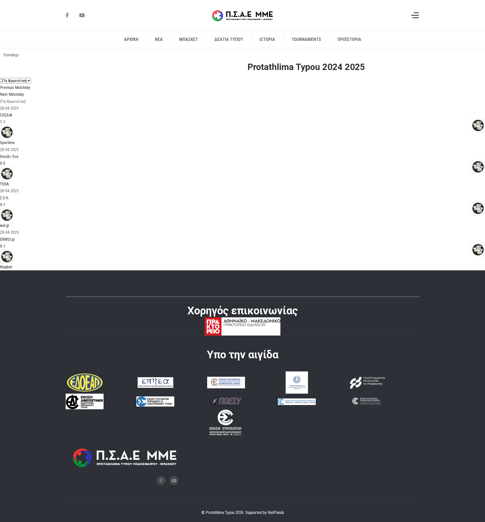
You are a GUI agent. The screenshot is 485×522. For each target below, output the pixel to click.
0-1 (2, 246)
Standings (11, 55)
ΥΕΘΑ (4, 184)
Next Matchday (12, 94)
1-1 (2, 122)
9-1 (2, 204)
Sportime (7, 142)
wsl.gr (4, 225)
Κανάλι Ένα (9, 156)
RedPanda (276, 512)
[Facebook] (67, 15)
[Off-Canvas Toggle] (415, 15)
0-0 (2, 163)
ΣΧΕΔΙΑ (6, 115)
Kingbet (6, 267)
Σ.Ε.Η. (4, 198)
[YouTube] (82, 15)
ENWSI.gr (7, 239)
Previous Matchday (15, 87)
